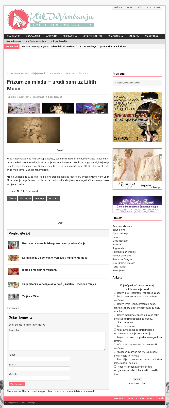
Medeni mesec (13, 41)
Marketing (151, 36)
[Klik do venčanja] (84, 20)
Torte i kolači (119, 266)
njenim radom (17, 184)
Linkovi (148, 7)
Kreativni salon (92, 36)
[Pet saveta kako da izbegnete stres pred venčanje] (13, 247)
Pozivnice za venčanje (124, 252)
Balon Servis (119, 229)
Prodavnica (33, 36)
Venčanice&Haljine (36, 41)
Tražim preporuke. (126, 326)
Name (12, 355)
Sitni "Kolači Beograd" (124, 263)
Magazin (134, 36)
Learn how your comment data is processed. (71, 391)
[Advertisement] (87, 60)
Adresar (51, 36)
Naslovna (118, 7)
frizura (12, 198)
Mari (27, 97)
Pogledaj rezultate (137, 383)
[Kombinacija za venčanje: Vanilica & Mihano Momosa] (13, 259)
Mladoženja (115, 36)
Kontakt (157, 7)
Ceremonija (70, 36)
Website (13, 374)
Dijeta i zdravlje (120, 233)
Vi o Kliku (138, 7)
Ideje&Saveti (38, 97)
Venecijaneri (119, 270)
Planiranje (13, 36)
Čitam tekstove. (125, 322)
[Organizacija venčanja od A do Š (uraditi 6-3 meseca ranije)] (13, 285)
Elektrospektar (120, 240)
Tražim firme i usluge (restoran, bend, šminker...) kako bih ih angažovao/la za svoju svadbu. (137, 308)
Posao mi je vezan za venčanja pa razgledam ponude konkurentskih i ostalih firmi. (136, 370)
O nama (128, 7)
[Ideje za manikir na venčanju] (13, 273)
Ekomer (117, 237)
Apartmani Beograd (123, 226)
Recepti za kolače (122, 255)
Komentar (14, 330)
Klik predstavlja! (59, 41)
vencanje (39, 198)
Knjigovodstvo (120, 248)
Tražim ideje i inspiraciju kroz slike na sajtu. (139, 293)
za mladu (53, 198)
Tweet (59, 150)
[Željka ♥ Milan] (13, 297)
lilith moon (25, 198)
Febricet (117, 244)
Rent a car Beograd (123, 259)
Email (12, 364)
